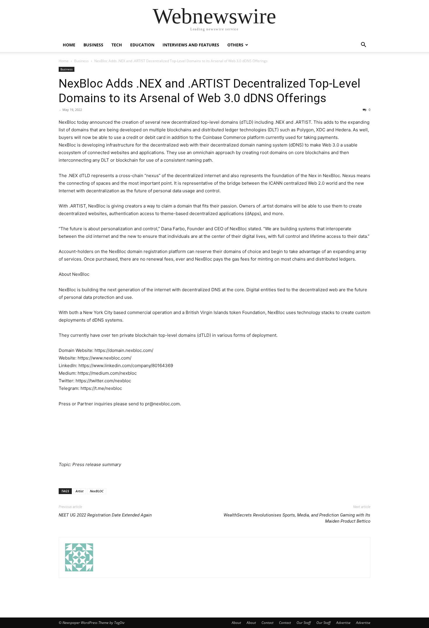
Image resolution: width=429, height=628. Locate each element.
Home (69, 45)
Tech (116, 45)
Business (93, 45)
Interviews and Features (191, 45)
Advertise (343, 622)
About (236, 622)
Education (142, 45)
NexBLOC (97, 491)
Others (235, 45)
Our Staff (304, 622)
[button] (363, 45)
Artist (79, 491)
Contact (267, 622)
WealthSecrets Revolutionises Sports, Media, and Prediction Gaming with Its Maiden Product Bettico (297, 518)
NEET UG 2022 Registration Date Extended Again (105, 515)
